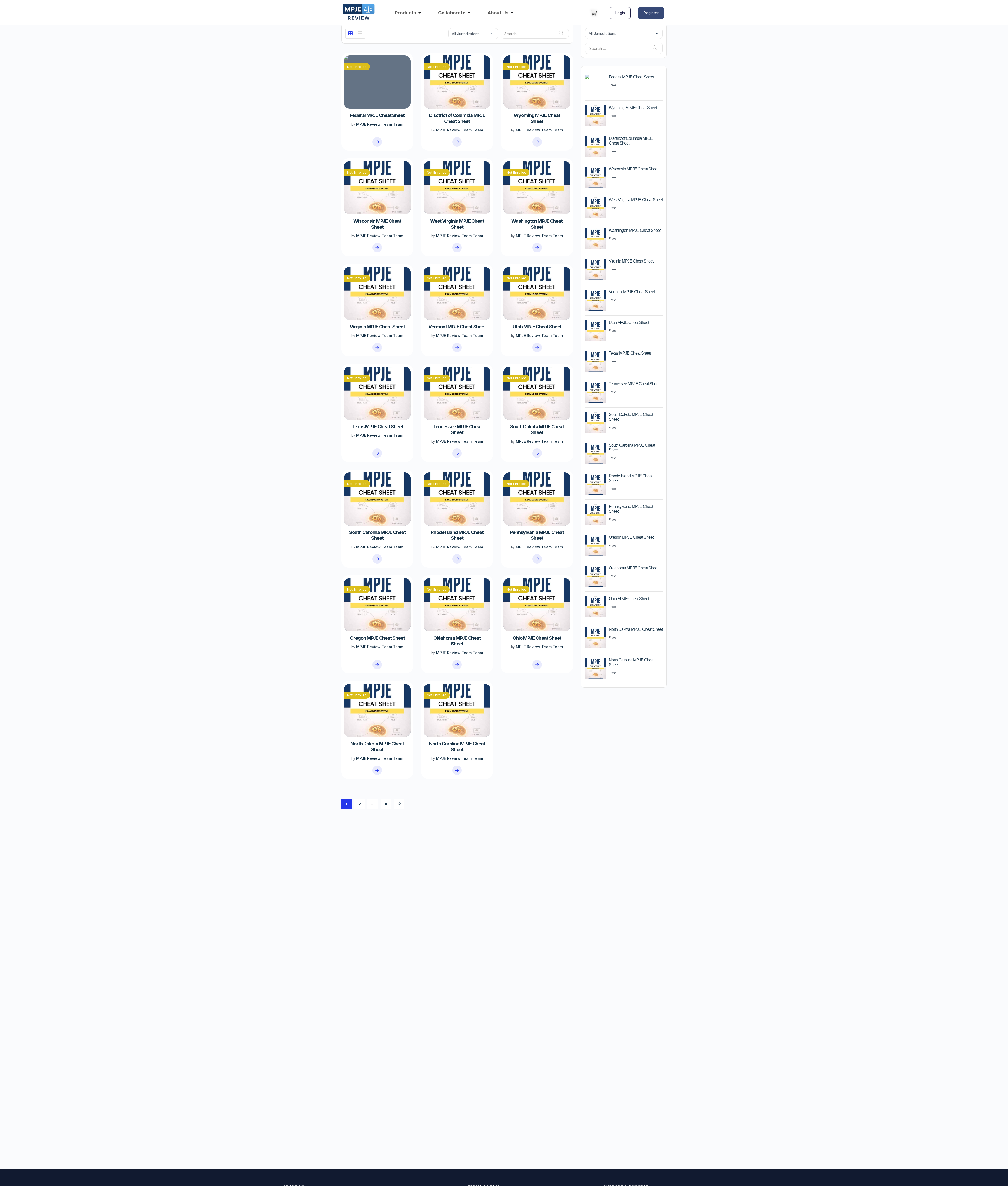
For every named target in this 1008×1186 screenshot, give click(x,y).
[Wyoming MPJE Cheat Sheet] (537, 142)
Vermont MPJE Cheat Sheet (457, 326)
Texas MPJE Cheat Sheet (377, 426)
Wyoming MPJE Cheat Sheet (537, 118)
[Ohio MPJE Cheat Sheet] (537, 664)
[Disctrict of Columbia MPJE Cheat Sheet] (457, 142)
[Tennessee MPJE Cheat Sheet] (457, 453)
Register (651, 12)
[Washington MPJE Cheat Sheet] (537, 247)
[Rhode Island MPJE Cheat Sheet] (457, 559)
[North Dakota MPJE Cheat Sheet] (377, 770)
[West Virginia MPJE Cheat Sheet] (457, 247)
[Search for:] (535, 33)
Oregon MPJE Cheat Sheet (377, 638)
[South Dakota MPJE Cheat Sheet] (537, 453)
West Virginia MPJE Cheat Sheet (457, 223)
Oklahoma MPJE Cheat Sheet (457, 641)
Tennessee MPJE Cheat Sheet (457, 429)
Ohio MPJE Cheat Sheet (537, 638)
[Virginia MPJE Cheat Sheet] (377, 347)
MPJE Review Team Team (379, 124)
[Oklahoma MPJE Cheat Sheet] (457, 664)
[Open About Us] (512, 12)
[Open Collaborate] (469, 12)
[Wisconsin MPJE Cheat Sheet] (377, 247)
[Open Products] (419, 12)
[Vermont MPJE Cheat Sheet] (457, 347)
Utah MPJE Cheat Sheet (537, 326)
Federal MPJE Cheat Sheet (377, 115)
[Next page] (399, 804)
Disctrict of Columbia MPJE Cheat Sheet (457, 118)
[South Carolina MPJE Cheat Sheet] (377, 559)
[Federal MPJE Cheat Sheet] (377, 142)
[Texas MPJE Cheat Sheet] (377, 453)
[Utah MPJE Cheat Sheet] (537, 347)
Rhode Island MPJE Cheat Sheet (457, 535)
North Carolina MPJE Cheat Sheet (457, 746)
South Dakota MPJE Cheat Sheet (537, 429)
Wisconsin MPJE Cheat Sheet (377, 223)
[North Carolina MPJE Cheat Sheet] (457, 770)
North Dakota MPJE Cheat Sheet (377, 746)
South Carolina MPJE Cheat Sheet (377, 535)
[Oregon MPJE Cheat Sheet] (377, 664)
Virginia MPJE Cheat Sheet (377, 326)
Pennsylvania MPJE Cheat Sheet (537, 535)
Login (620, 12)
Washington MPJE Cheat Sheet (537, 223)
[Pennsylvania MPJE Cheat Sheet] (537, 559)
